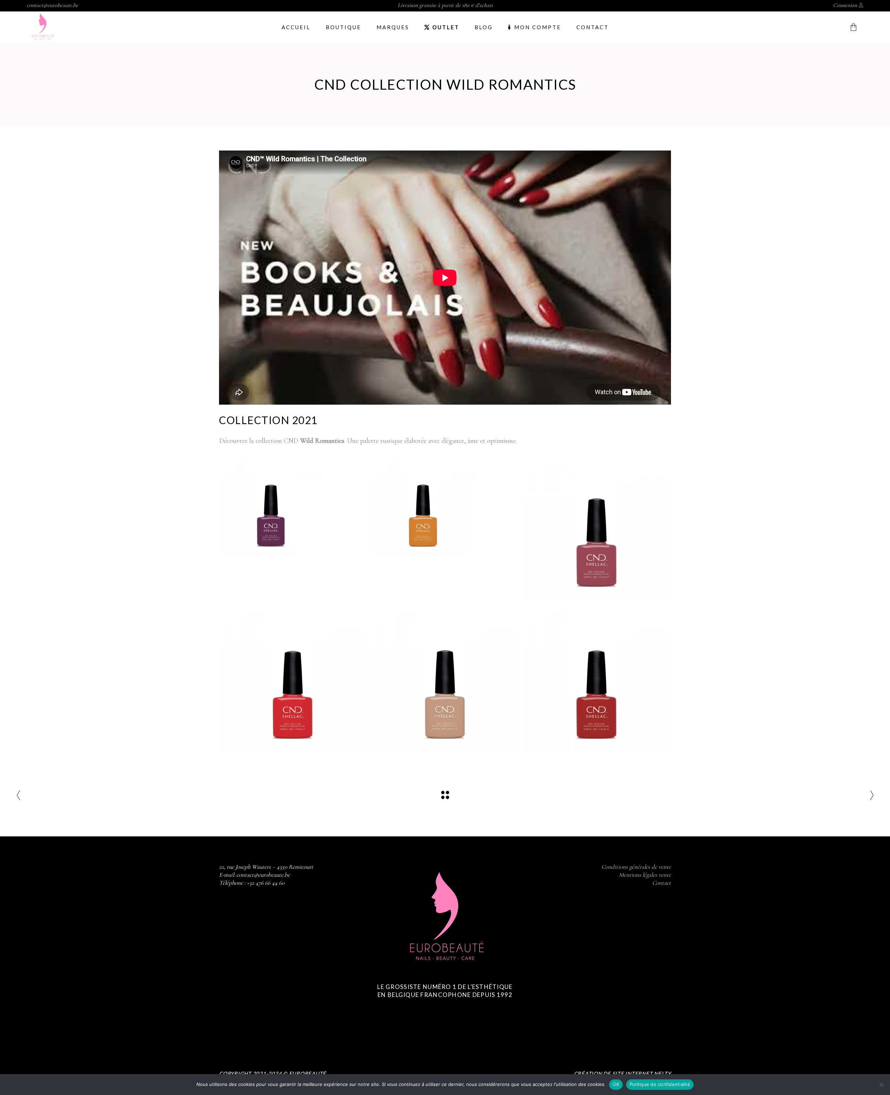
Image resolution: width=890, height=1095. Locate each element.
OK (616, 1084)
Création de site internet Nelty (622, 1073)
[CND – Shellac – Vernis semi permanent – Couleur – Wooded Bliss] (597, 526)
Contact (661, 882)
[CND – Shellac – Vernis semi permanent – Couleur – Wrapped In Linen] (445, 678)
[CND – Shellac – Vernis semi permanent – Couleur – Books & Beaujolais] (597, 678)
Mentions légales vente (645, 874)
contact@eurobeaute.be (52, 5)
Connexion (845, 5)
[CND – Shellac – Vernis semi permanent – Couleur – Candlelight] (423, 504)
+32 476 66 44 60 (265, 882)
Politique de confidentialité (660, 1084)
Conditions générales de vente (636, 866)
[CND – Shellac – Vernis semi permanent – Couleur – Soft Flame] (293, 678)
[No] (881, 1084)
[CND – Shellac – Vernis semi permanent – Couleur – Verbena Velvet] (271, 504)
